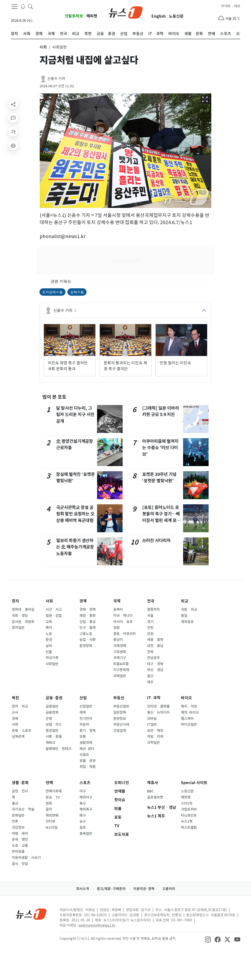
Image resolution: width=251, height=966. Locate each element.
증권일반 (52, 730)
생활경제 (85, 742)
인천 (150, 627)
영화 (49, 803)
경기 (150, 622)
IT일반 (152, 724)
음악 (49, 809)
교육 (49, 622)
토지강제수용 (52, 292)
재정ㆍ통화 (87, 615)
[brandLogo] (125, 12)
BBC (150, 791)
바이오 (186, 697)
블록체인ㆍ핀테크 (58, 749)
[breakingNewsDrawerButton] (23, 6)
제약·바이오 (190, 712)
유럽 (116, 627)
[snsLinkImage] (208, 939)
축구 (82, 803)
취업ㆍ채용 (87, 766)
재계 (82, 712)
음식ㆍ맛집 (20, 864)
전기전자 (85, 718)
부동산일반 (121, 706)
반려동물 (18, 851)
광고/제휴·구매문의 (111, 889)
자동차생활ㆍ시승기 (26, 857)
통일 (184, 615)
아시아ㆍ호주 (123, 622)
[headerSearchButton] (30, 6)
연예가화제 (54, 791)
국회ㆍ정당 (20, 615)
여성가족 (52, 658)
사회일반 (52, 664)
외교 (184, 601)
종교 (15, 803)
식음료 (84, 754)
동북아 (118, 609)
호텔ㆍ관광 (87, 761)
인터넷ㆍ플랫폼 (158, 706)
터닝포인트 (189, 815)
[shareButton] (13, 104)
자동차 (84, 724)
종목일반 (85, 833)
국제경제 (119, 646)
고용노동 (85, 634)
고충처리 (168, 889)
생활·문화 (20, 782)
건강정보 (18, 827)
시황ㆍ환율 (54, 736)
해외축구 (85, 809)
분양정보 (119, 718)
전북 (150, 652)
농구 (82, 821)
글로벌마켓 (155, 797)
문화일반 (18, 815)
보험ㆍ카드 (54, 724)
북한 (15, 697)
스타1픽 (186, 803)
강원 (150, 634)
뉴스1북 (186, 821)
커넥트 (226, 6)
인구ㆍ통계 (87, 627)
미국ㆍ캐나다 (123, 615)
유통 (82, 736)
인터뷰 (50, 821)
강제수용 (77, 292)
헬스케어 (187, 718)
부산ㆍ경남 (155, 670)
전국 (150, 601)
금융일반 (52, 706)
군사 (15, 712)
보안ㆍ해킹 (155, 730)
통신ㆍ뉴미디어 (158, 712)
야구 (82, 791)
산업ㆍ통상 (87, 622)
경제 (83, 601)
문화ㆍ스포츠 (21, 730)
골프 (82, 827)
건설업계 (119, 730)
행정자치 (153, 609)
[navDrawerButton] (14, 7)
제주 (150, 682)
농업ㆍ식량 (87, 639)
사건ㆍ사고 (54, 609)
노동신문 (176, 16)
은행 (49, 718)
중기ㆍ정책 (87, 730)
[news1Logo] (31, 913)
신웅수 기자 (56, 78)
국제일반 (119, 676)
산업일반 (85, 706)
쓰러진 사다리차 (156, 540)
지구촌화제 (121, 670)
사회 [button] (43, 47)
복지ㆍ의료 (189, 706)
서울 (150, 615)
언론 (15, 821)
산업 (83, 697)
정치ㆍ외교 (20, 706)
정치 (15, 601)
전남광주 (153, 658)
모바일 (152, 718)
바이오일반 (189, 724)
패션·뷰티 (86, 749)
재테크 (50, 742)
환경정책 (85, 646)
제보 (237, 6)
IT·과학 (154, 697)
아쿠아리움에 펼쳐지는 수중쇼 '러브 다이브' (160, 447)
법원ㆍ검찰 (54, 615)
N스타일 (52, 827)
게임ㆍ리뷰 (155, 736)
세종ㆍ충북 (155, 639)
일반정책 (119, 712)
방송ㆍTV (53, 797)
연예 (49, 782)
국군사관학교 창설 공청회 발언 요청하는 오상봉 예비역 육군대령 (75, 514)
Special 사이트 (194, 782)
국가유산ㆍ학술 (23, 809)
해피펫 (91, 16)
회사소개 (82, 889)
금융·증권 (54, 697)
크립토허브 (74, 16)
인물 (49, 652)
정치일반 (18, 627)
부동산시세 (121, 724)
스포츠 (84, 782)
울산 (150, 676)
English (158, 16)
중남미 (118, 639)
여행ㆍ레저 (20, 833)
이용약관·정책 (143, 889)
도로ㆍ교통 (20, 845)
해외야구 (85, 797)
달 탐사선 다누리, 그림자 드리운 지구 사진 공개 (75, 414)
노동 (49, 634)
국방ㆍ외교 (189, 609)
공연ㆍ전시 (20, 791)
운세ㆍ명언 (20, 839)
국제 (117, 601)
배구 (82, 815)
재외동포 (187, 622)
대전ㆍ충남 (155, 646)
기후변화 (119, 652)
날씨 (49, 646)
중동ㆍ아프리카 (124, 634)
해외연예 (52, 815)
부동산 (118, 697)
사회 (49, 601)
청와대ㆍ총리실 (23, 609)
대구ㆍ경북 (155, 664)
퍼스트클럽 (189, 827)
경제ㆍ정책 (87, 609)
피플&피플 (121, 664)
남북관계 (18, 736)
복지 (49, 627)
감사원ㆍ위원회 (23, 622)
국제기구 (119, 658)
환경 (49, 639)
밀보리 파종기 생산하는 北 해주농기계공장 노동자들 (75, 547)
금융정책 (52, 712)
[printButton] (13, 145)
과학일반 (153, 742)
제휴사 (152, 782)
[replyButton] (13, 118)
